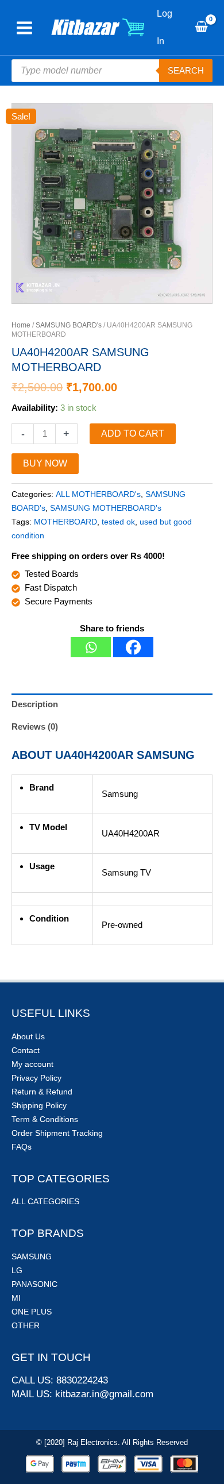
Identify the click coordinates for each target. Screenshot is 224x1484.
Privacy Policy (36, 1077)
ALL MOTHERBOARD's (98, 494)
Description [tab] (34, 704)
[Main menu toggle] (24, 28)
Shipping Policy (39, 1105)
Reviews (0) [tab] (34, 726)
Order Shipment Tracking (57, 1133)
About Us (28, 1036)
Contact (25, 1050)
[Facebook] (133, 647)
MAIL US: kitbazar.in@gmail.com (82, 1394)
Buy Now (45, 463)
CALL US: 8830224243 (59, 1380)
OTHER (25, 1325)
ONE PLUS (31, 1311)
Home (20, 325)
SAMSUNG (31, 1256)
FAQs (21, 1146)
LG (16, 1270)
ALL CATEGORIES (45, 1201)
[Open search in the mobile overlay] (112, 70)
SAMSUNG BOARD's (69, 325)
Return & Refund (41, 1091)
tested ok (118, 522)
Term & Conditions (44, 1119)
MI (16, 1297)
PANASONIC (34, 1284)
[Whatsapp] (91, 647)
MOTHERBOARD (65, 522)
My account (32, 1064)
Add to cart (132, 433)
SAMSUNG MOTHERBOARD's (105, 508)
